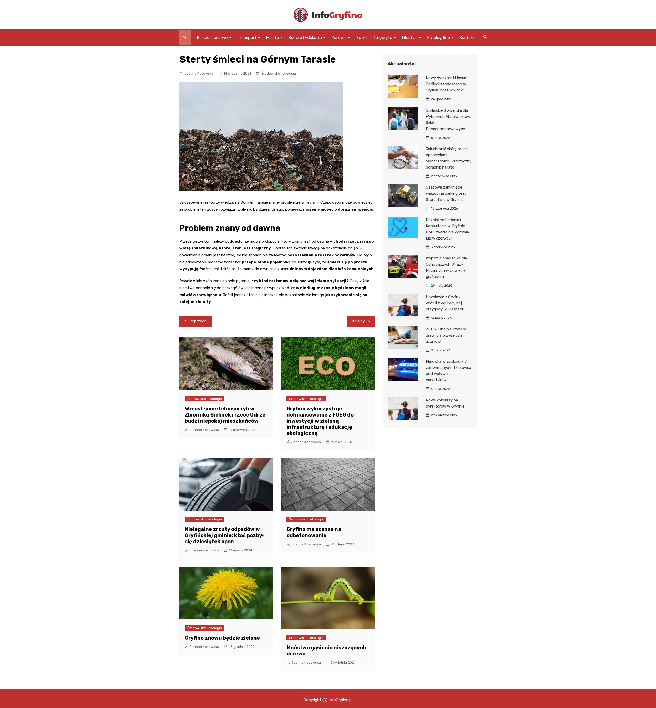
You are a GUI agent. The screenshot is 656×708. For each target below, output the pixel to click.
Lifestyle (410, 37)
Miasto (272, 37)
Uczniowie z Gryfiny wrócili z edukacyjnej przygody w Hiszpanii (445, 303)
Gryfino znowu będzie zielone (222, 638)
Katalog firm (438, 37)
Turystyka (382, 37)
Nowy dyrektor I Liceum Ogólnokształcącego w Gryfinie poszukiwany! (446, 84)
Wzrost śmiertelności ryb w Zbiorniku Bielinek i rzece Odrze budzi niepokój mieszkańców (225, 414)
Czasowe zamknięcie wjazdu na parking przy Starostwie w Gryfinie (446, 193)
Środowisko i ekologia (278, 73)
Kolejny (358, 321)
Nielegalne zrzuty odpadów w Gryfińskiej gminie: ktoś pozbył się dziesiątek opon (224, 535)
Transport (247, 37)
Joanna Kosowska (199, 73)
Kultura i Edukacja (305, 37)
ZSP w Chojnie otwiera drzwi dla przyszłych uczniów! (446, 335)
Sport (361, 37)
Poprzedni (198, 321)
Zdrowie (339, 37)
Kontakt (467, 37)
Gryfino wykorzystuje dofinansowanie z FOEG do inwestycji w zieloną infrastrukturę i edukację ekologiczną (320, 420)
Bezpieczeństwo (212, 37)
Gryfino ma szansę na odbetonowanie (313, 532)
